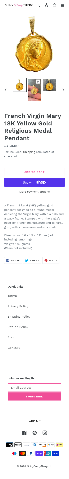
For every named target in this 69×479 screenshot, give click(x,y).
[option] (19, 85)
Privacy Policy (18, 306)
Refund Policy (18, 327)
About (12, 337)
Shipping (29, 152)
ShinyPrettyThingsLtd (39, 466)
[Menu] (62, 5)
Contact (14, 348)
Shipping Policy (19, 316)
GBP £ (33, 420)
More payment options (34, 191)
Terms (12, 296)
